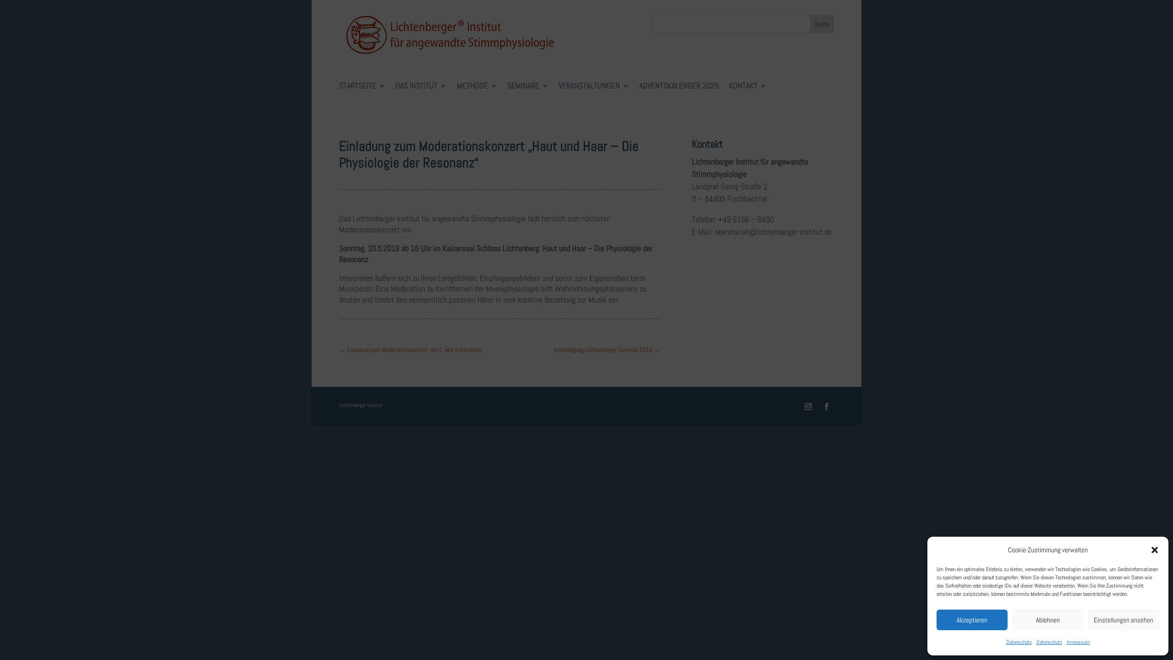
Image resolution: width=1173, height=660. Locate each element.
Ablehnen (1048, 620)
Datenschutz (1019, 642)
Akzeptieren (972, 620)
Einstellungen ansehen (1123, 620)
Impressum (1078, 642)
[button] (1154, 550)
